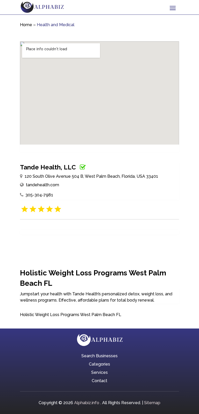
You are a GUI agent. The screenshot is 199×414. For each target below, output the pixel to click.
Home (26, 24)
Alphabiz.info (86, 402)
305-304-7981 (39, 194)
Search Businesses (99, 356)
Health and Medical (55, 24)
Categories (99, 364)
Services (99, 373)
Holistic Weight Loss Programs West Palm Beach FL (70, 314)
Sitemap (152, 402)
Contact (99, 381)
